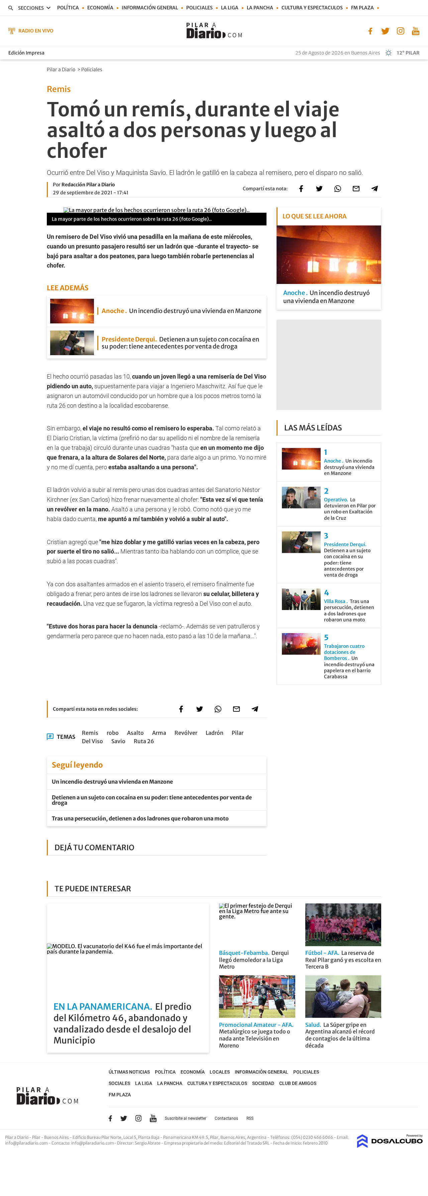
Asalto (135, 732)
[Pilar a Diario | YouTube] (415, 30)
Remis (90, 732)
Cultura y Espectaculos (312, 8)
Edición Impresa (26, 53)
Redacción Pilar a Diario (88, 185)
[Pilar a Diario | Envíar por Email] (356, 188)
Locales (220, 1072)
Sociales (119, 1083)
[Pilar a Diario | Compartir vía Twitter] (319, 188)
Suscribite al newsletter (185, 1118)
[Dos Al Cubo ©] (390, 1145)
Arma (159, 732)
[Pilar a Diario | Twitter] (385, 30)
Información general (150, 8)
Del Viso (92, 741)
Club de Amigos (297, 1083)
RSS (249, 1118)
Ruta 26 (144, 741)
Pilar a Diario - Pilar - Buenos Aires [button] (37, 1137)
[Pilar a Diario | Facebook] (370, 30)
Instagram (138, 1118)
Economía (100, 8)
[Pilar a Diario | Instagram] (400, 30)
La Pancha (260, 8)
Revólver (186, 732)
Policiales (199, 8)
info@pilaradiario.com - (28, 1142)
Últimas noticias (129, 1072)
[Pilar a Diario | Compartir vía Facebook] (301, 188)
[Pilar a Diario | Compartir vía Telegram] (374, 188)
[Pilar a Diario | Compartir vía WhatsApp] (337, 188)
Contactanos (226, 1118)
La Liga (229, 8)
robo (113, 732)
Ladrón (214, 732)
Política (68, 8)
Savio (118, 741)
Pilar (237, 732)
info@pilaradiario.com (92, 1142)
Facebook (110, 1118)
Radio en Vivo (36, 31)
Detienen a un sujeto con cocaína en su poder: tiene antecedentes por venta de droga (152, 800)
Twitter (123, 1118)
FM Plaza (362, 8)
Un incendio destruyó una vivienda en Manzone (112, 781)
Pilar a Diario (61, 70)
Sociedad (263, 1083)
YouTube (153, 1118)
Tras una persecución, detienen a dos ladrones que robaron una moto (140, 818)
